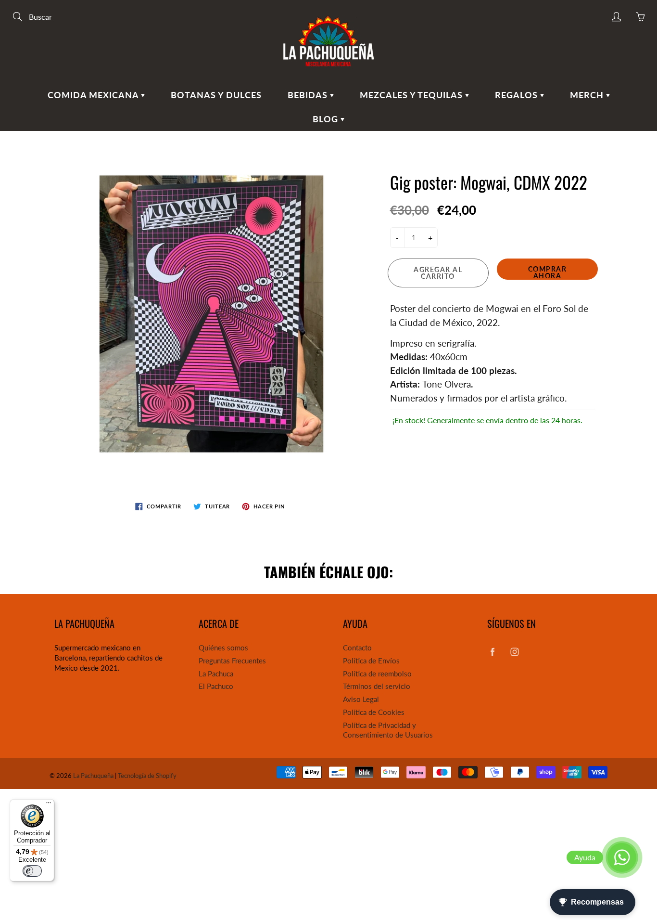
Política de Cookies (373, 712)
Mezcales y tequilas (412, 95)
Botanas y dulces (216, 95)
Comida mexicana (94, 95)
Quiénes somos (223, 648)
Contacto (357, 648)
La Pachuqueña (93, 775)
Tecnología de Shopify (147, 775)
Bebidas (309, 95)
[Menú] (48, 805)
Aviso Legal (361, 699)
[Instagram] (514, 651)
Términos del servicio (376, 686)
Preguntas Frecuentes (232, 661)
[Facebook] (492, 651)
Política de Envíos (371, 661)
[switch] (32, 871)
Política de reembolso (377, 674)
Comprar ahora (547, 272)
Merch (588, 95)
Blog (327, 119)
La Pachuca (216, 674)
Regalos (517, 95)
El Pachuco (216, 686)
